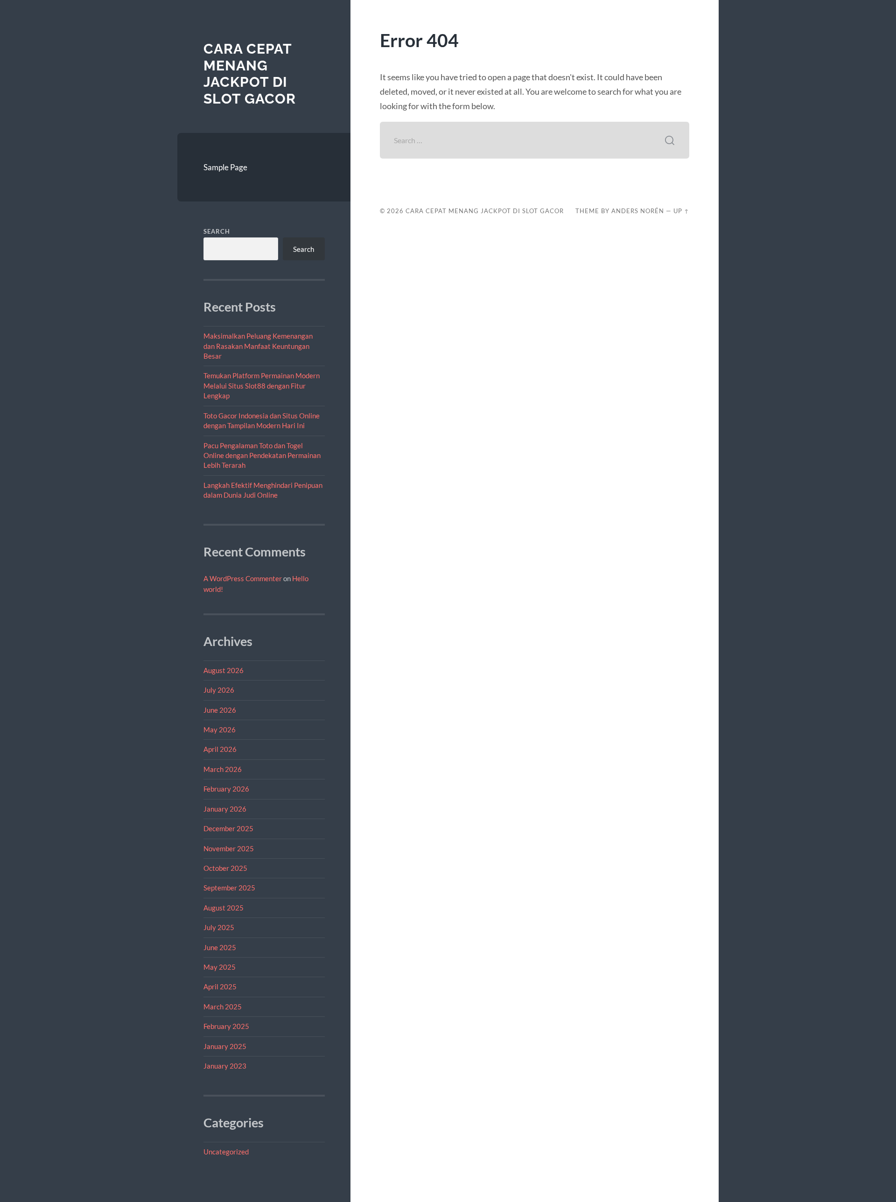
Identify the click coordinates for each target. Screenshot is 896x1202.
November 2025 (228, 848)
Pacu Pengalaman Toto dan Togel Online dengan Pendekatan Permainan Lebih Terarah (262, 455)
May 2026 (219, 729)
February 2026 (226, 789)
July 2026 (218, 690)
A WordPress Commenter (242, 578)
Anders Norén (637, 211)
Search (216, 231)
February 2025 (226, 1026)
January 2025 (224, 1046)
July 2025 (218, 927)
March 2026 (222, 769)
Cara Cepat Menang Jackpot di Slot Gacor (249, 74)
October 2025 (225, 868)
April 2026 (220, 749)
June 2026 (219, 710)
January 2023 (224, 1066)
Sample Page (225, 167)
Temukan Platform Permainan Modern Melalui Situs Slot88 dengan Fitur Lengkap (261, 385)
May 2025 (219, 967)
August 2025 (223, 907)
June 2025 (219, 947)
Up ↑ (681, 211)
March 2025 (222, 1006)
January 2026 (224, 809)
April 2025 (220, 986)
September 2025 (229, 887)
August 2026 (223, 670)
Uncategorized (226, 1151)
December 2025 (228, 828)
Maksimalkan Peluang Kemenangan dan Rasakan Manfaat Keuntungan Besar (258, 346)
